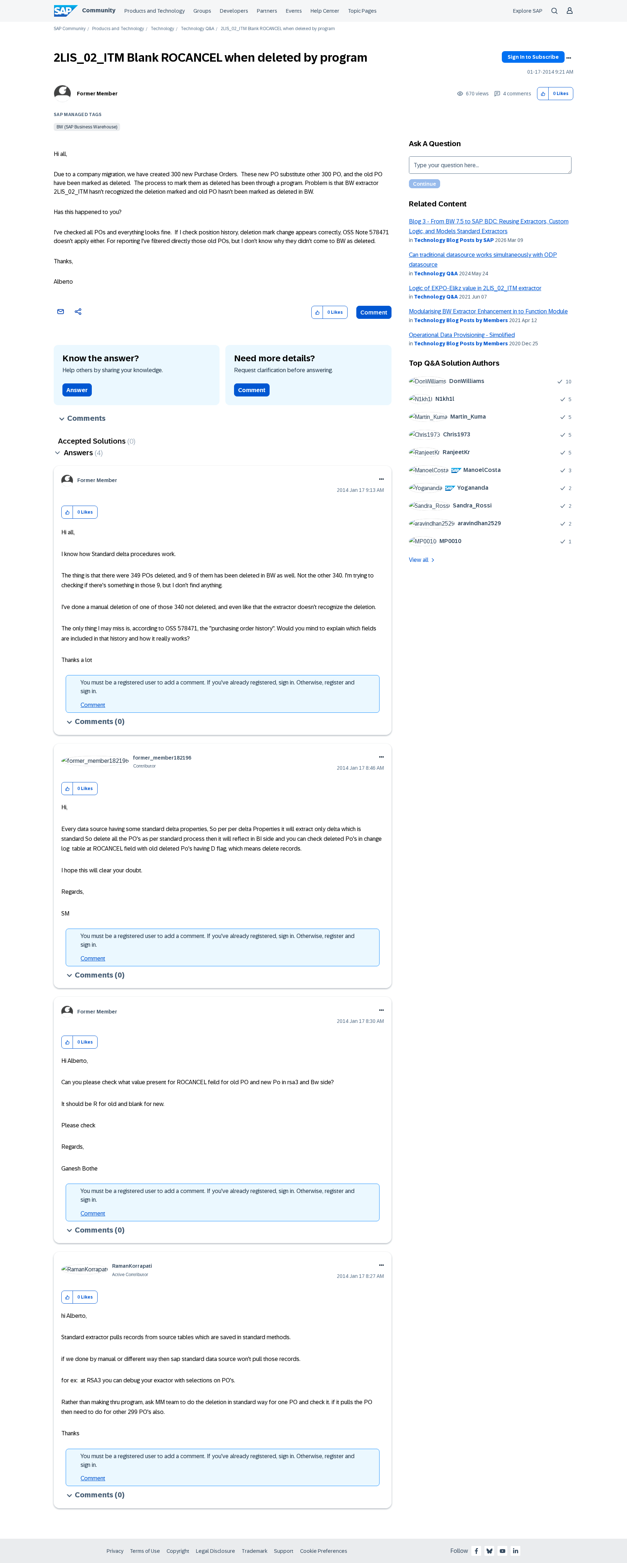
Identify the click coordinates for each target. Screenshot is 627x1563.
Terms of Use (145, 1551)
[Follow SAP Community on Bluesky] (489, 1551)
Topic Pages (362, 11)
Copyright (178, 1551)
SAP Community (70, 28)
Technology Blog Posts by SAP (454, 240)
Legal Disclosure (215, 1551)
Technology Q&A (197, 28)
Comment (374, 312)
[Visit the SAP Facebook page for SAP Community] (476, 1551)
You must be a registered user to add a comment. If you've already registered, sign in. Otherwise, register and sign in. (218, 686)
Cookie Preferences (323, 1551)
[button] (543, 93)
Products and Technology (154, 11)
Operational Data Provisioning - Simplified (462, 335)
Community (98, 10)
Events (294, 11)
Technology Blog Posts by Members (461, 320)
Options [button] (568, 58)
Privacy (115, 1551)
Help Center (325, 11)
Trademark (254, 1551)
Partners (267, 11)
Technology (162, 28)
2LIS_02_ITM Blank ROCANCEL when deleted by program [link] (278, 28)
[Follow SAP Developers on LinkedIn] (516, 1551)
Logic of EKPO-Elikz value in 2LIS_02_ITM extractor (475, 288)
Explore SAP (527, 11)
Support (284, 1551)
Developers (234, 11)
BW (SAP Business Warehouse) (87, 126)
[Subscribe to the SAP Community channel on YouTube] (502, 1551)
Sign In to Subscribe (533, 57)
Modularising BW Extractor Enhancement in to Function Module (488, 311)
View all (419, 560)
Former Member (97, 93)
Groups (202, 11)
